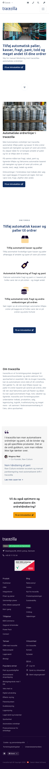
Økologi (5, 659)
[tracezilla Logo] (9, 539)
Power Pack (7, 629)
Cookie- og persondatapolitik (14, 742)
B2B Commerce (8, 621)
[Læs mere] (24, 87)
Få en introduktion (13, 67)
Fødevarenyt (31, 583)
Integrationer (7, 592)
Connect (6, 634)
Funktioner (7, 583)
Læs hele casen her (13, 479)
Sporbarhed (7, 719)
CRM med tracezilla (10, 645)
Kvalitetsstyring (8, 706)
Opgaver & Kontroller (10, 625)
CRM (4, 587)
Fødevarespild (8, 650)
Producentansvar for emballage (10, 729)
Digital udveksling (9, 693)
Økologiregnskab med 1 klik (12, 683)
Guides (28, 587)
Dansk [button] (7, 2)
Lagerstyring (7, 710)
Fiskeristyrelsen (8, 702)
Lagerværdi (7, 654)
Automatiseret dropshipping (8, 676)
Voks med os (7, 688)
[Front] (10, 9)
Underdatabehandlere (33, 747)
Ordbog (29, 612)
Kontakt (29, 650)
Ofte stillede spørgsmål (11, 605)
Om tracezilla (31, 645)
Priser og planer (8, 596)
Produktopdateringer (34, 596)
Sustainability (31, 600)
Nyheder (29, 654)
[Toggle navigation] (43, 9)
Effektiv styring (8, 697)
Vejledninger (30, 616)
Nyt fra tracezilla (32, 592)
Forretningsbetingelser (11, 747)
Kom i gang (7, 609)
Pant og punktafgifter (11, 670)
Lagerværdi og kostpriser (12, 715)
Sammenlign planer (10, 600)
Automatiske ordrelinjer (11, 724)
